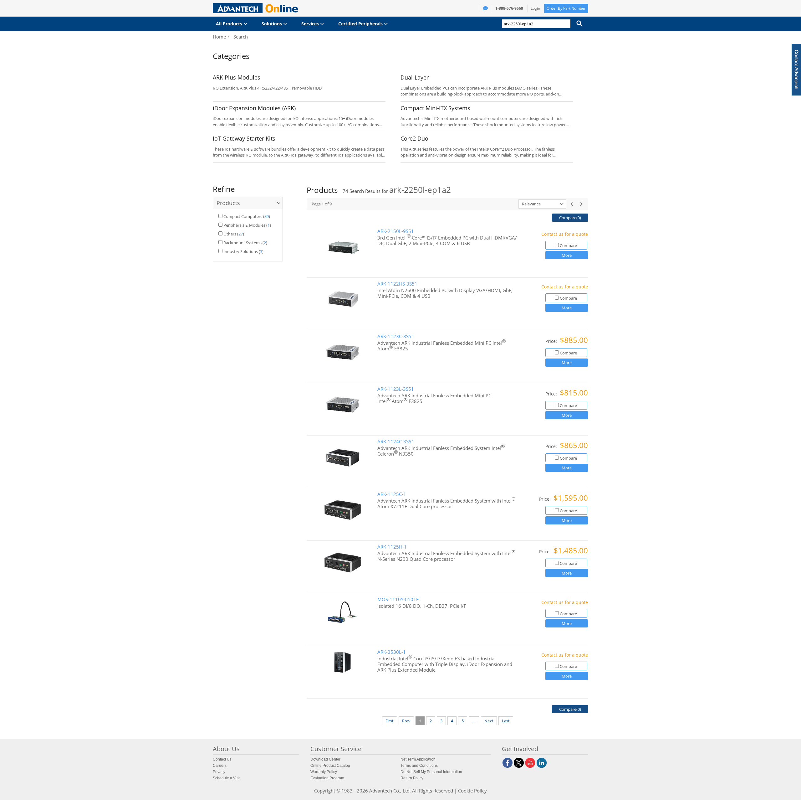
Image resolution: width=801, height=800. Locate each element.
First (389, 721)
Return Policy (411, 778)
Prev (406, 721)
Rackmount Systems (242, 242)
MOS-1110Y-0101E (398, 599)
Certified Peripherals (361, 24)
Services (310, 24)
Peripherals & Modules (244, 225)
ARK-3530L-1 (391, 652)
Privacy (219, 772)
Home (219, 36)
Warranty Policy (323, 772)
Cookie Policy (472, 790)
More (567, 255)
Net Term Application (418, 759)
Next (488, 721)
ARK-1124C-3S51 (395, 442)
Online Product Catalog (330, 765)
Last (506, 721)
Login (535, 8)
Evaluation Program (327, 778)
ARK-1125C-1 (391, 494)
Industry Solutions (240, 251)
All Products (229, 24)
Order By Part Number (566, 8)
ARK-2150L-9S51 (395, 231)
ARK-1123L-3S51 (395, 389)
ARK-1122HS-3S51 (397, 284)
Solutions (272, 24)
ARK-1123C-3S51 (395, 336)
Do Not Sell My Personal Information (431, 772)
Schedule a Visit (226, 778)
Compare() (570, 217)
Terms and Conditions (419, 765)
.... (474, 721)
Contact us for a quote (564, 234)
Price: (551, 341)
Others (229, 234)
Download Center (325, 759)
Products (228, 203)
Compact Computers (242, 216)
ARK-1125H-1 (392, 547)
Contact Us (222, 759)
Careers (220, 765)
